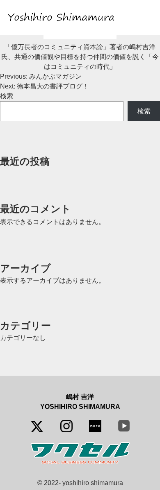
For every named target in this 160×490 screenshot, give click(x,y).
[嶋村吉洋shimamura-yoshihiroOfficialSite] (62, 17)
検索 (6, 96)
